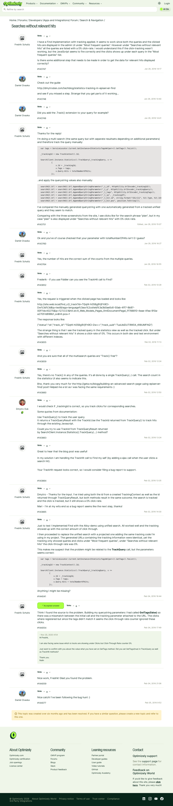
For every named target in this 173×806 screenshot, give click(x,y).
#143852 (41, 285)
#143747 (41, 69)
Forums (22, 20)
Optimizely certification (19, 759)
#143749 (41, 118)
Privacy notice (66, 798)
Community (80, 3)
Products (32, 3)
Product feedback (59, 769)
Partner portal (98, 755)
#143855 (41, 342)
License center (16, 766)
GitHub (95, 769)
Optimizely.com (16, 755)
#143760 (41, 243)
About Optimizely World (44, 798)
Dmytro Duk (22, 409)
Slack (53, 766)
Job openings (15, 762)
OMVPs (65, 3)
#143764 (41, 264)
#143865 (41, 511)
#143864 (41, 480)
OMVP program (58, 755)
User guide (97, 762)
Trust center (98, 798)
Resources (95, 3)
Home (12, 20)
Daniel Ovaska (22, 85)
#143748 (41, 99)
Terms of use (83, 798)
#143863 (41, 437)
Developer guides (99, 759)
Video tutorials (98, 766)
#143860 (41, 392)
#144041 (41, 596)
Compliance (113, 798)
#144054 (41, 627)
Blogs (53, 762)
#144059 (41, 683)
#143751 (41, 224)
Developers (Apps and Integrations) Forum (53, 20)
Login (167, 3)
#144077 (41, 702)
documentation (68, 411)
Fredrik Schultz (22, 44)
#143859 (41, 361)
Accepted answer (50, 605)
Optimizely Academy (101, 773)
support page (149, 761)
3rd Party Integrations (20, 801)
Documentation (49, 3)
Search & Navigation (91, 20)
